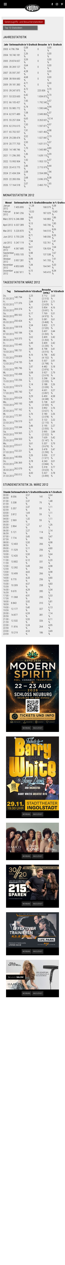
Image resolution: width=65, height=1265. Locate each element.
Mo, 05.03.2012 (8, 321)
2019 (5, 143)
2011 (5, 96)
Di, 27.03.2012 (8, 451)
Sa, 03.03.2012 (8, 309)
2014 (5, 114)
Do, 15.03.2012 (8, 380)
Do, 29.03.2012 (8, 463)
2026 (5, 185)
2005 (5, 61)
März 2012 (8, 219)
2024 (5, 173)
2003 (5, 49)
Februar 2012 (7, 213)
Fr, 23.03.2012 (8, 427)
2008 (5, 78)
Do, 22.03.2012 (8, 421)
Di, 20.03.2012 (8, 409)
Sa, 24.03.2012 (8, 433)
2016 (5, 126)
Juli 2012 (7, 242)
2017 (5, 131)
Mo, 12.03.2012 (8, 362)
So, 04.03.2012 (8, 315)
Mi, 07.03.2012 (8, 332)
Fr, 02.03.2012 (8, 303)
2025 (5, 179)
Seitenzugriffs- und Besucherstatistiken (24, 21)
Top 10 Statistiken (13, 27)
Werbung (26, 728)
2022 (5, 161)
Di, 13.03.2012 (8, 368)
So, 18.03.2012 (8, 398)
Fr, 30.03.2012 (8, 468)
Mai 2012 (7, 230)
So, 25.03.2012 (8, 439)
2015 (5, 120)
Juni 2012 (8, 236)
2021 (5, 155)
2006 (5, 66)
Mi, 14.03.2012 (8, 374)
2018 (5, 137)
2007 (5, 72)
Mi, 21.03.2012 (8, 415)
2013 (5, 108)
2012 (5, 102)
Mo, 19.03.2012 (8, 403)
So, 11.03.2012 (8, 356)
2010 (5, 90)
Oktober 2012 (7, 260)
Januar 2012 (6, 207)
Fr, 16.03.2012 (8, 386)
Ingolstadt (37, 728)
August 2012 (6, 248)
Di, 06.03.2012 (8, 327)
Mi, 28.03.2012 (8, 457)
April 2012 (8, 225)
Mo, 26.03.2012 (8, 445)
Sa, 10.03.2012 (8, 350)
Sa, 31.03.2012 (8, 474)
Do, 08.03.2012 (8, 338)
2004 (5, 55)
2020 (5, 149)
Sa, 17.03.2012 (8, 392)
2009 (5, 84)
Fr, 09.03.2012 (8, 344)
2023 (5, 167)
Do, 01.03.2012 (8, 297)
